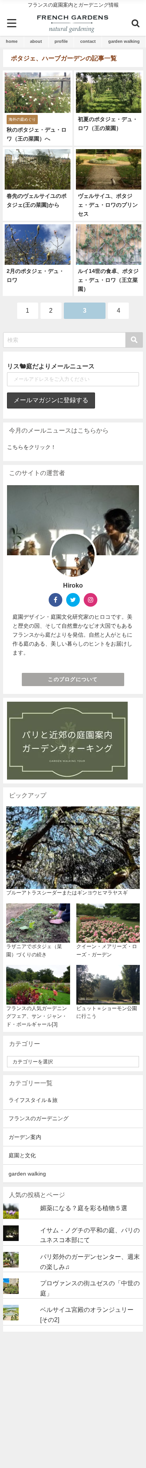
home (12, 41)
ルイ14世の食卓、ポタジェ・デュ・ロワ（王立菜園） (108, 280)
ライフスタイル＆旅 (33, 1100)
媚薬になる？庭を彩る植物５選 (83, 1208)
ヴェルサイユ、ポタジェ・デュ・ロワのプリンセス (108, 205)
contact (88, 41)
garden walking (124, 41)
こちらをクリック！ (31, 447)
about (36, 41)
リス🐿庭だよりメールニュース (51, 366)
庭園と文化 (22, 1155)
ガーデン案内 (25, 1137)
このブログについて (73, 679)
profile (61, 41)
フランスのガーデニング (39, 1118)
